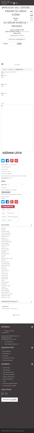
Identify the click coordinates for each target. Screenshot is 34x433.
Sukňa (2, 280)
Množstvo (4, 184)
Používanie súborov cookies (9, 385)
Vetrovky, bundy (5, 270)
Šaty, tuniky (4, 268)
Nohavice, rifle (4, 275)
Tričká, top (3, 267)
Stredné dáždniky (5, 290)
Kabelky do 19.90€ (5, 297)
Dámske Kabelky (5, 231)
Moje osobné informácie (8, 358)
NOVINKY (3, 229)
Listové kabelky (5, 243)
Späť (2, 73)
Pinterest (16, 161)
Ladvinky (3, 246)
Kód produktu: (5, 178)
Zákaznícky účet (7, 347)
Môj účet (4, 4)
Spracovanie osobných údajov (10, 383)
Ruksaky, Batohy (5, 250)
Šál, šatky (3, 255)
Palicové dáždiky (5, 292)
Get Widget (17, 64)
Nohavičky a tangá (5, 285)
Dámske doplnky (5, 253)
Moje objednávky (7, 351)
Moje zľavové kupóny (8, 360)
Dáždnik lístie (5, 306)
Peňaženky (3, 251)
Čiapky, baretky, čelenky (6, 258)
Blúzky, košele (4, 278)
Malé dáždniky (4, 289)
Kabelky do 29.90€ (5, 295)
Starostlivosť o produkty (8, 374)
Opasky (3, 256)
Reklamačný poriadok (8, 379)
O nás (4, 381)
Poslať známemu (5, 196)
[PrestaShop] (16, 315)
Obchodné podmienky (8, 372)
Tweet (3, 161)
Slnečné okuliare (5, 262)
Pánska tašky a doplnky (6, 294)
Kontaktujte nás (5, 1)
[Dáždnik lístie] (17, 79)
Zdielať (7, 161)
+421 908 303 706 (8, 341)
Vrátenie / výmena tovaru (8, 376)
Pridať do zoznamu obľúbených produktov (11, 194)
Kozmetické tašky (5, 263)
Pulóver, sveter (4, 273)
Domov (4, 69)
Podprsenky (4, 283)
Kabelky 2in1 (4, 238)
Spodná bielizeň (5, 282)
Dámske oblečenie (5, 265)
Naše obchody (6, 370)
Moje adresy (5, 355)
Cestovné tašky (4, 248)
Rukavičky (3, 260)
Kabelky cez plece (5, 234)
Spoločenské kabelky (6, 241)
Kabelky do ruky (5, 236)
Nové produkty (6, 367)
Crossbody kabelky (5, 233)
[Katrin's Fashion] (17, 4)
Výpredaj (3, 228)
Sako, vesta (4, 272)
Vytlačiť (3, 198)
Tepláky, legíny (4, 277)
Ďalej (2, 103)
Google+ (12, 161)
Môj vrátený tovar (7, 353)
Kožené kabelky (5, 240)
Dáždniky (3, 287)
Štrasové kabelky (5, 245)
